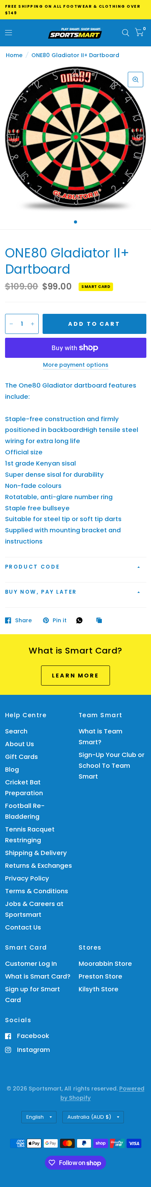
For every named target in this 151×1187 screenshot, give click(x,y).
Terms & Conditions (36, 891)
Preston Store (100, 976)
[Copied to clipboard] (101, 620)
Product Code (32, 567)
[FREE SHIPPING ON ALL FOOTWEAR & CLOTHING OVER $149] (75, 9)
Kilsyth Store (98, 989)
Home (14, 55)
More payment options (75, 365)
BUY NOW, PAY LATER (41, 592)
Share (23, 620)
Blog (12, 769)
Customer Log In (31, 963)
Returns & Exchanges (38, 865)
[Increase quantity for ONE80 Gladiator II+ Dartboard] (32, 324)
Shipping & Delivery (36, 852)
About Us (19, 744)
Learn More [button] (75, 675)
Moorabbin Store (105, 963)
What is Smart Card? (37, 976)
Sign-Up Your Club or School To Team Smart (111, 765)
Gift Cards (21, 756)
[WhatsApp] (81, 620)
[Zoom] (135, 79)
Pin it (60, 620)
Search (16, 731)
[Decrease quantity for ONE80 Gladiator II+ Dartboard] (11, 324)
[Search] (125, 32)
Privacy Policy (27, 878)
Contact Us (23, 927)
